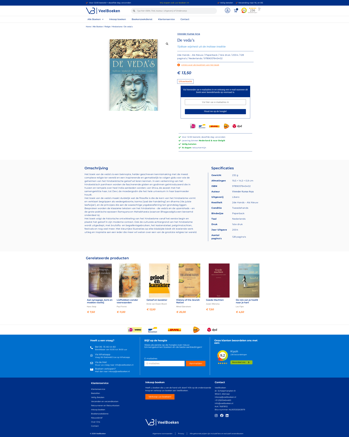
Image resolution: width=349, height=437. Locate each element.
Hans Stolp (91, 306)
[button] (167, 43)
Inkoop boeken (117, 19)
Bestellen (95, 393)
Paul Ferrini (122, 306)
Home (88, 26)
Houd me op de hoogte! (215, 111)
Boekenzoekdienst (142, 19)
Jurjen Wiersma (212, 304)
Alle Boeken (94, 19)
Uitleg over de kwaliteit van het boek (200, 65)
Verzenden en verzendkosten (104, 401)
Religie (107, 26)
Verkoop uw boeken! (160, 396)
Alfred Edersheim (183, 306)
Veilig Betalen (97, 397)
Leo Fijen (240, 306)
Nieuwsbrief (96, 418)
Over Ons (95, 422)
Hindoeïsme (117, 26)
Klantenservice (166, 19)
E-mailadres (150, 359)
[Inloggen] (227, 10)
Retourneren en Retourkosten (105, 405)
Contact (184, 19)
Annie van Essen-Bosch (156, 304)
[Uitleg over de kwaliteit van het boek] (178, 65)
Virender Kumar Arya (188, 34)
